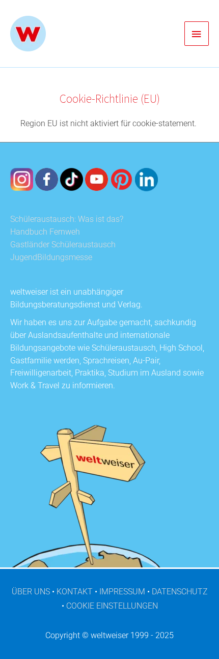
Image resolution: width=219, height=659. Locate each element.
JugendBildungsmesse (51, 257)
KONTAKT (75, 591)
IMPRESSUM (122, 591)
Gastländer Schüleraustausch (63, 244)
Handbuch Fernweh (45, 232)
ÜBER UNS (31, 591)
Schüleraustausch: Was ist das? (66, 219)
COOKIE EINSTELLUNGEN (112, 606)
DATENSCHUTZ (180, 591)
